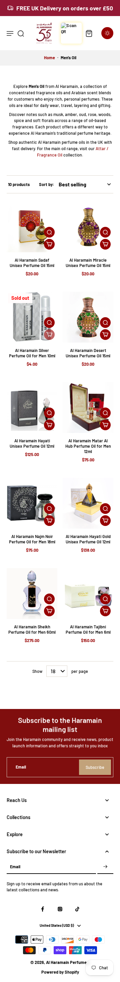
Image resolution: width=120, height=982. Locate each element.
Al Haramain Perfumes (67, 962)
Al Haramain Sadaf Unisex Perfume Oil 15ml (32, 262)
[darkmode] (107, 33)
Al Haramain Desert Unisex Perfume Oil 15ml (88, 353)
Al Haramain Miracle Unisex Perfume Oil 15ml (88, 262)
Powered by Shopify (60, 972)
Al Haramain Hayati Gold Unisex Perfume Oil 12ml (88, 539)
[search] (20, 33)
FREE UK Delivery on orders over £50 (64, 8)
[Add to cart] (49, 244)
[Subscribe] (105, 867)
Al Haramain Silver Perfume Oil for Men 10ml (32, 353)
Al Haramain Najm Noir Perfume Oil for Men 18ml (32, 539)
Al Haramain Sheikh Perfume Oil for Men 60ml (32, 629)
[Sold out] (49, 334)
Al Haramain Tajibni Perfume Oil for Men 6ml (88, 629)
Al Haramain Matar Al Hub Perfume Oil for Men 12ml (88, 446)
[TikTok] (77, 909)
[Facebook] (42, 909)
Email (21, 767)
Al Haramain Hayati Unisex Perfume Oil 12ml (32, 443)
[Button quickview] (49, 232)
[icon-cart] (88, 33)
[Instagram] (60, 909)
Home (49, 57)
